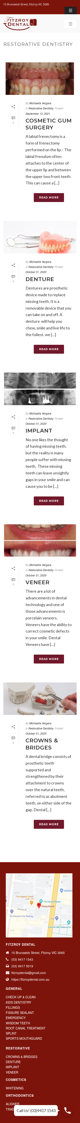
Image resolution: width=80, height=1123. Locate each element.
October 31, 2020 (36, 272)
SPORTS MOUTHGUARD (24, 1038)
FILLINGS (13, 1007)
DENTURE (13, 1062)
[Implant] (40, 389)
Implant (39, 430)
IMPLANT (12, 1067)
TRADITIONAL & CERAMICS (26, 1109)
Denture (40, 279)
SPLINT (11, 1033)
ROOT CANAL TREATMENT (26, 1028)
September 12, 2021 (38, 113)
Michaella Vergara (40, 103)
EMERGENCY (16, 1017)
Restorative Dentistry (54, 53)
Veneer (38, 582)
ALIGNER (12, 1104)
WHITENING (15, 1088)
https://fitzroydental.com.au (30, 979)
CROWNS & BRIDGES (21, 1056)
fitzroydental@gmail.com (28, 973)
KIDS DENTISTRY (18, 1002)
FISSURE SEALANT (20, 1012)
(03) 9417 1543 (22, 959)
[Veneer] (40, 540)
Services (25, 53)
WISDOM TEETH (18, 1023)
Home (11, 53)
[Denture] (40, 237)
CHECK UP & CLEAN (21, 997)
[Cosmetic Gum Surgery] (40, 78)
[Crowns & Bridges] (40, 698)
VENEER (12, 1072)
